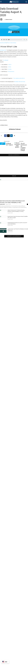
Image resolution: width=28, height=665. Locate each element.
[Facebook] (5, 135)
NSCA (10, 64)
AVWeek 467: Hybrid (9, 144)
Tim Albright (5, 60)
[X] (8, 135)
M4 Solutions (11, 71)
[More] (14, 135)
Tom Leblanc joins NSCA (19, 78)
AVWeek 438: (3, 50)
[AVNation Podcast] (4, 130)
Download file (3, 42)
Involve (9, 69)
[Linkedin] (11, 135)
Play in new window (11, 42)
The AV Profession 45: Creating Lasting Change (24, 147)
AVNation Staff (2, 204)
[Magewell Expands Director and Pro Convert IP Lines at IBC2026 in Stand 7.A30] (3, 224)
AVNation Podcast (9, 19)
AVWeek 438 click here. (19, 81)
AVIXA (9, 66)
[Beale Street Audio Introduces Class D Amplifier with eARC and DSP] (3, 218)
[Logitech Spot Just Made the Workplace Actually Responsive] (3, 230)
